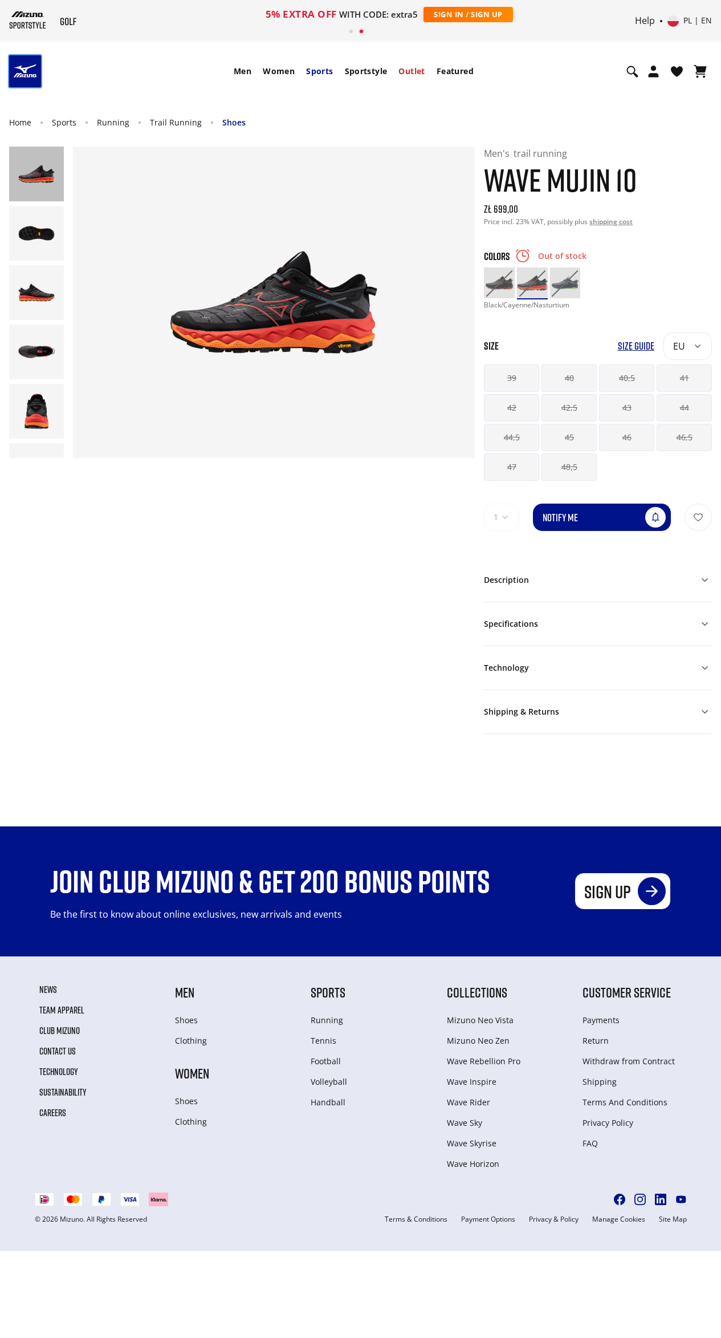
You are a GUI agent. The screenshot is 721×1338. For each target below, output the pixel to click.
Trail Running (176, 122)
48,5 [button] (569, 466)
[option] (499, 282)
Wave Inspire (471, 1081)
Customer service (626, 992)
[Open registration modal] (653, 71)
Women (279, 71)
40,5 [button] (627, 377)
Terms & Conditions (416, 1219)
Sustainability (63, 1092)
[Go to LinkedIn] (660, 1199)
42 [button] (511, 407)
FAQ (590, 1143)
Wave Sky (464, 1122)
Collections (477, 992)
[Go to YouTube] (681, 1199)
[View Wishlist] (677, 71)
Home (20, 122)
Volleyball (329, 1081)
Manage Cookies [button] (618, 1219)
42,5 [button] (569, 407)
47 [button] (511, 466)
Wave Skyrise (471, 1143)
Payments (601, 1020)
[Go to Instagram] (640, 1199)
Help (645, 21)
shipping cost (611, 221)
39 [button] (511, 377)
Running (113, 122)
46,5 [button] (685, 437)
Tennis (323, 1040)
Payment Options (488, 1219)
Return (595, 1040)
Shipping (599, 1081)
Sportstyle (366, 71)
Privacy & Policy (554, 1219)
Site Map (673, 1219)
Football (326, 1061)
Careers (52, 1112)
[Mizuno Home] (27, 20)
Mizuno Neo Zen (478, 1040)
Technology (58, 1071)
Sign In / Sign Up (435, 14)
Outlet (411, 71)
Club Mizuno (59, 1030)
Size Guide (636, 346)
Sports (319, 71)
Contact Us (57, 1051)
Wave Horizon (473, 1163)
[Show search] (632, 71)
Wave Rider (468, 1102)
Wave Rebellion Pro (483, 1061)
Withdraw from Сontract (628, 1061)
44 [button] (684, 407)
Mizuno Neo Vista (480, 1020)
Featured (455, 71)
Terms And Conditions (624, 1102)
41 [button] (684, 377)
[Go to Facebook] (619, 1199)
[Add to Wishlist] (698, 517)
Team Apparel (61, 1010)
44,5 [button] (512, 437)
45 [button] (569, 437)
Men (242, 71)
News (48, 989)
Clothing (191, 1040)
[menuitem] (242, 71)
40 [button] (569, 377)
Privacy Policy (607, 1122)
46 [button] (627, 437)
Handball (328, 1102)
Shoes (234, 122)
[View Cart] (700, 71)
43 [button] (627, 407)
